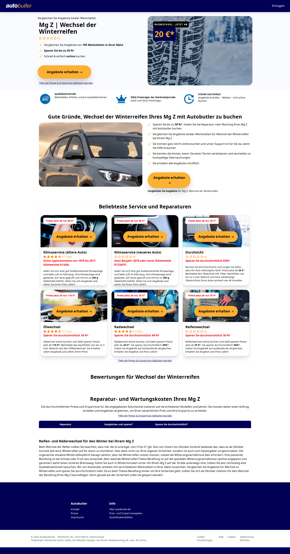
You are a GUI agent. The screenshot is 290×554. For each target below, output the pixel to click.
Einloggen (278, 6)
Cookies (231, 536)
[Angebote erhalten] (169, 183)
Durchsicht (194, 252)
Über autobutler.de (120, 509)
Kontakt (75, 509)
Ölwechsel (51, 327)
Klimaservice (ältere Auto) (65, 252)
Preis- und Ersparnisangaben (125, 513)
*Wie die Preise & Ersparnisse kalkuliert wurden (66, 83)
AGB (221, 536)
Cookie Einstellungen (205, 538)
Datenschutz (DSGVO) (247, 538)
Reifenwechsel (197, 327)
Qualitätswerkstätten (121, 517)
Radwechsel (124, 327)
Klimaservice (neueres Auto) (137, 252)
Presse (74, 513)
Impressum (77, 517)
